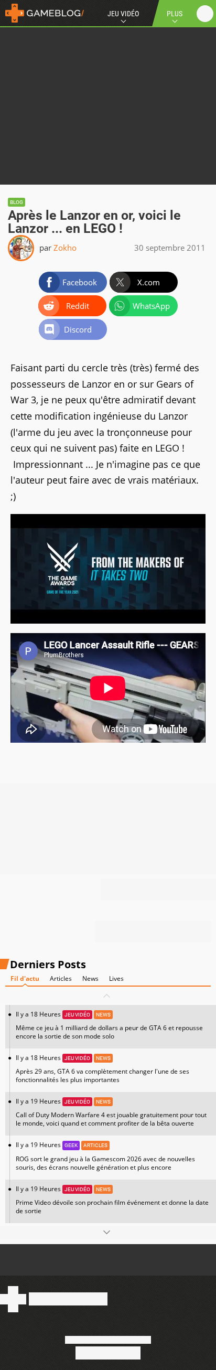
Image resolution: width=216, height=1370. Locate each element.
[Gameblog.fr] (42, 13)
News (90, 978)
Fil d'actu (24, 978)
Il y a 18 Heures (109, 1025)
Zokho (65, 247)
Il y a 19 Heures (111, 1112)
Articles (61, 978)
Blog (16, 202)
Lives (116, 978)
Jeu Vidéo (123, 13)
